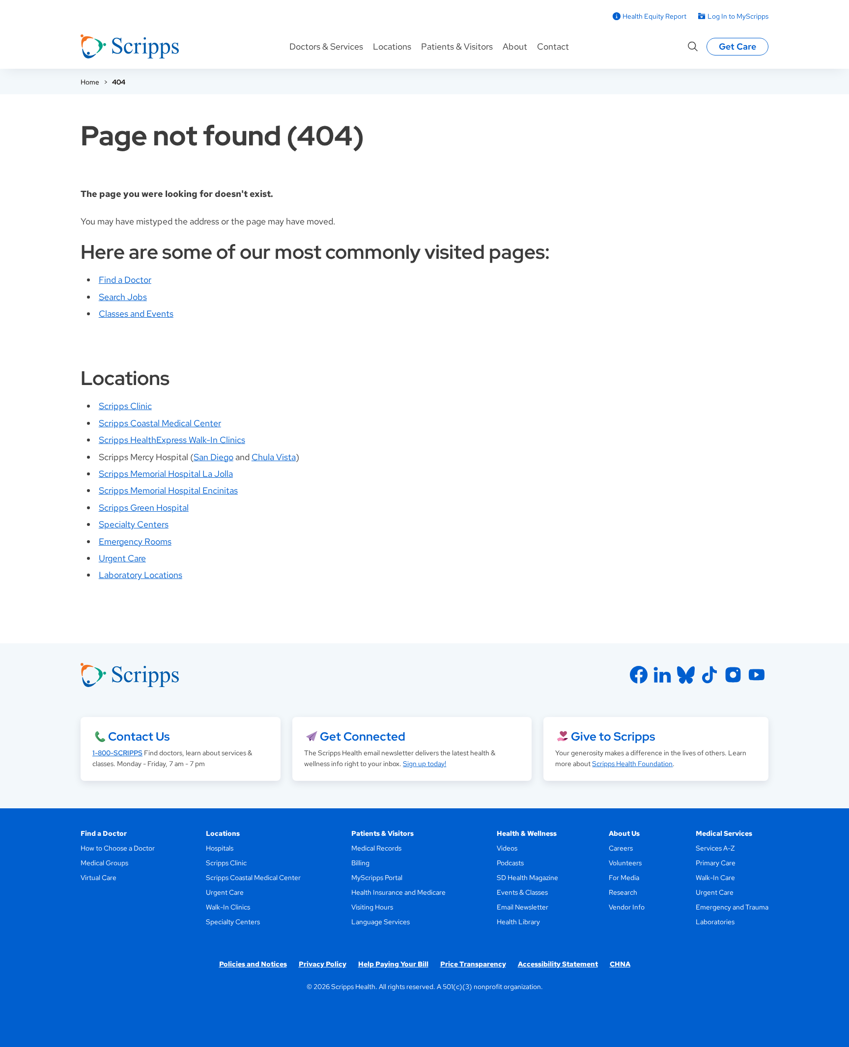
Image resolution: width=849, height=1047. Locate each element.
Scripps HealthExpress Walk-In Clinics (172, 439)
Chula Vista (274, 457)
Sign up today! (424, 763)
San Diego (213, 457)
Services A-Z (715, 848)
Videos (507, 848)
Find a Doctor (125, 279)
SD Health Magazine (527, 877)
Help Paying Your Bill (393, 964)
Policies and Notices (253, 964)
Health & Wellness (527, 833)
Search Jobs (123, 297)
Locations (392, 46)
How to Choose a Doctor (118, 848)
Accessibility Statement (558, 964)
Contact (553, 46)
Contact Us (139, 736)
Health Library (518, 921)
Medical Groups (104, 862)
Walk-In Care (715, 877)
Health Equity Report (654, 16)
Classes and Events (136, 313)
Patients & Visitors (457, 46)
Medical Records (376, 848)
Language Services (380, 921)
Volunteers (625, 862)
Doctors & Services (326, 46)
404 (118, 82)
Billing (360, 862)
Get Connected (362, 736)
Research (623, 892)
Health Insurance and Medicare (398, 892)
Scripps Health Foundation (632, 763)
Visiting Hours (372, 907)
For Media (624, 877)
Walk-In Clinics (228, 907)
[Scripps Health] (130, 46)
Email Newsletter (522, 907)
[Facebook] (639, 675)
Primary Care (716, 862)
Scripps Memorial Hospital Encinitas (168, 490)
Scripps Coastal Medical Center (160, 423)
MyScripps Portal (376, 877)
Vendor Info (627, 907)
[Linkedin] (662, 675)
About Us (624, 833)
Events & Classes (522, 892)
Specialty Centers (134, 524)
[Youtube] (756, 675)
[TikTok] (709, 675)
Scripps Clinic (125, 406)
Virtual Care (98, 877)
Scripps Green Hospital (144, 507)
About (515, 46)
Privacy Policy (322, 964)
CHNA (620, 964)
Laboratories (715, 921)
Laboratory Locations (140, 574)
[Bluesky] (686, 675)
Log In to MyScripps (738, 16)
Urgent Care (122, 558)
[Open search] (693, 46)
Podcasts (510, 862)
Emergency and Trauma (732, 907)
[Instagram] (733, 675)
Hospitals (219, 848)
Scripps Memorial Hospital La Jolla (166, 473)
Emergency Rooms (135, 541)
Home (90, 82)
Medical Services (724, 833)
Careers (621, 848)
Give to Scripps (613, 736)
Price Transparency (473, 964)
